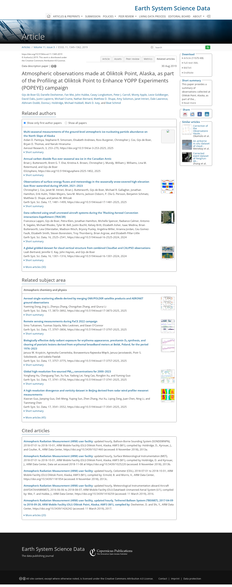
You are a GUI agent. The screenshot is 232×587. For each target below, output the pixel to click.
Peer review (132, 58)
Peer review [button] (127, 16)
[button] (152, 47)
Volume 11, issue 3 (44, 47)
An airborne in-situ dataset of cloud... (201, 143)
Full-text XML (191, 62)
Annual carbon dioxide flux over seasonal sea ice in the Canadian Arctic (67, 158)
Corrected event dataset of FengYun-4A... (201, 157)
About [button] (197, 16)
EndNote (188, 72)
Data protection (192, 578)
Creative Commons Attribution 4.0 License (129, 578)
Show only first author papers (44, 123)
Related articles (166, 58)
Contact (162, 578)
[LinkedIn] (207, 114)
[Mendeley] (185, 114)
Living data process (152, 16)
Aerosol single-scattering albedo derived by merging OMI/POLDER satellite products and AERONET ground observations (83, 300)
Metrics (148, 58)
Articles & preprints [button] (67, 16)
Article (106, 58)
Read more (190, 102)
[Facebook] (199, 114)
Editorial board (179, 16)
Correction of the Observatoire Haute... (200, 129)
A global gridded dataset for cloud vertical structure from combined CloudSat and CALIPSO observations (87, 248)
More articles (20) (35, 515)
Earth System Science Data (172, 8)
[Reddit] (192, 114)
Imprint (175, 578)
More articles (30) (35, 267)
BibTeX (187, 67)
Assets (118, 58)
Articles (26, 47)
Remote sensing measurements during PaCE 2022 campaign (60, 321)
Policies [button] (108, 16)
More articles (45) (35, 417)
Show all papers (77, 123)
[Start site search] (207, 47)
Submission (92, 16)
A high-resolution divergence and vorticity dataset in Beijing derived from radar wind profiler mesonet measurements (86, 392)
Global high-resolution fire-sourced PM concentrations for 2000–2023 (67, 371)
